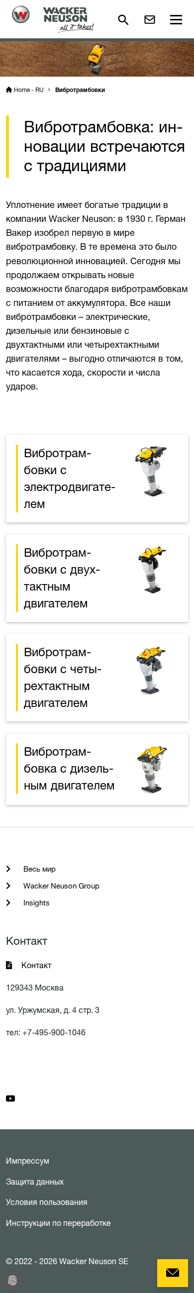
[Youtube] (10, 1097)
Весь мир (38, 869)
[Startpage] (53, 19)
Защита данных (35, 1182)
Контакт (36, 965)
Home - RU (29, 90)
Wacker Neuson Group (60, 886)
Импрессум (27, 1161)
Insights (35, 902)
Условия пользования (47, 1202)
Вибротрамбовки (80, 91)
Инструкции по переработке (58, 1223)
